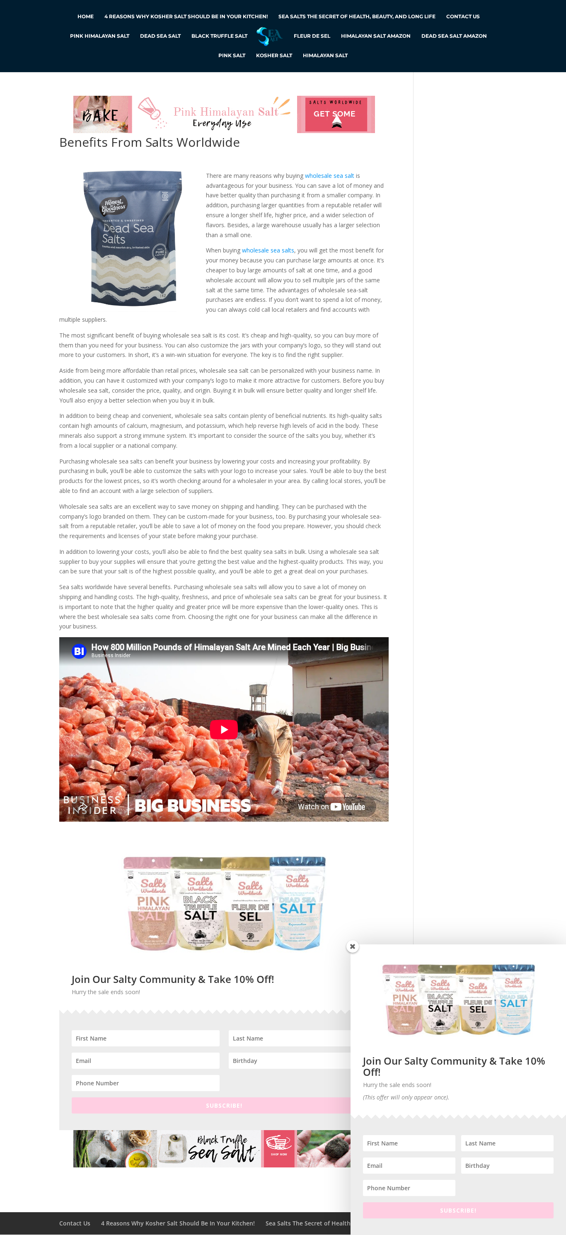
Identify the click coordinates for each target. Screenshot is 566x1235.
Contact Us (463, 16)
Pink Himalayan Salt (99, 36)
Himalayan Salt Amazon (376, 36)
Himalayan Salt (325, 55)
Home (85, 16)
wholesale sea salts (268, 250)
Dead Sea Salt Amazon (454, 36)
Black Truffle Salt (219, 36)
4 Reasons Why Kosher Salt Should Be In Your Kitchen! (186, 16)
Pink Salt (231, 55)
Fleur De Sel (312, 36)
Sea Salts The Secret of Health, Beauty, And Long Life (356, 16)
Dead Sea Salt (160, 36)
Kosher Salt (274, 55)
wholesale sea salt (329, 176)
